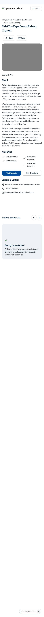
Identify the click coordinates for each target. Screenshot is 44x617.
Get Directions (34, 174)
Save (23, 38)
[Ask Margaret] (38, 611)
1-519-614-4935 (11, 188)
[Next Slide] (39, 217)
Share (11, 38)
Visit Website (13, 173)
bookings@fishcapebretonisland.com (19, 192)
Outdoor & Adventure (23, 20)
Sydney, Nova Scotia (22, 184)
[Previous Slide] (33, 217)
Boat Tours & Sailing (12, 23)
